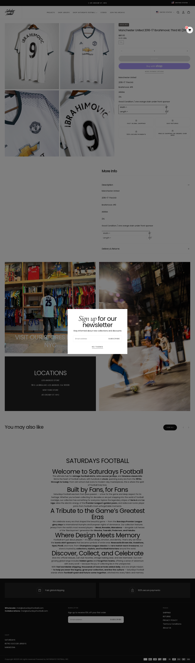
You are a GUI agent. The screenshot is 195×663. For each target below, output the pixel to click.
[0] (189, 30)
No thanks (97, 347)
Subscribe (114, 339)
